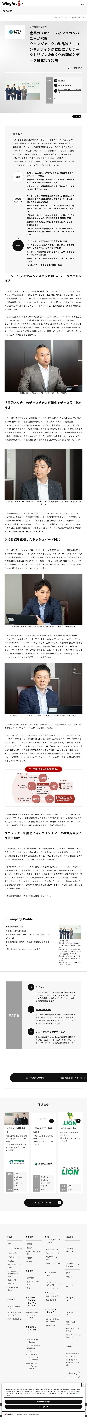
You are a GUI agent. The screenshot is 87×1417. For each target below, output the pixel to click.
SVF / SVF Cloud (15, 1249)
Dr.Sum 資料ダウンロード (37, 1077)
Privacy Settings (43, 1402)
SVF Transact (14, 1257)
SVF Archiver (14, 1253)
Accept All (43, 1407)
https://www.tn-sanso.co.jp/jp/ (25, 949)
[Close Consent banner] (83, 1385)
